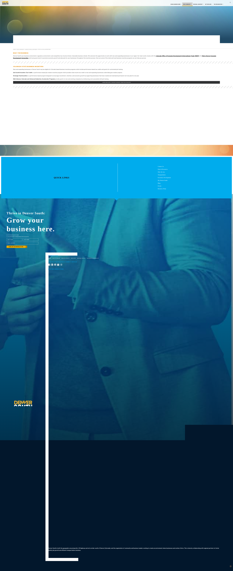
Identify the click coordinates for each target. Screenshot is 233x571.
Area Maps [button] (73, 258)
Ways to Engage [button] (56, 258)
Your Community (187, 4)
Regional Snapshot (198, 4)
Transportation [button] (162, 175)
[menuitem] (230, 3)
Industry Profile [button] (65, 258)
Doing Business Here (175, 4)
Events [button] (159, 186)
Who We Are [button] (161, 172)
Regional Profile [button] (81, 258)
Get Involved (208, 4)
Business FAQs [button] (162, 188)
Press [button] (49, 258)
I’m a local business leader (13, 235)
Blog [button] (159, 183)
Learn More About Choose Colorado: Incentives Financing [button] (116, 82)
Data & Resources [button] (163, 169)
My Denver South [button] (162, 180)
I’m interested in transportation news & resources (18, 236)
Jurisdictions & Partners (31, 49)
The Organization (218, 4)
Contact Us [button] (161, 166)
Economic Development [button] (164, 177)
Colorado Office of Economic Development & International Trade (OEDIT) (177, 56)
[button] (230, 3)
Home (14, 49)
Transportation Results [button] (93, 258)
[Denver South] (5, 3)
